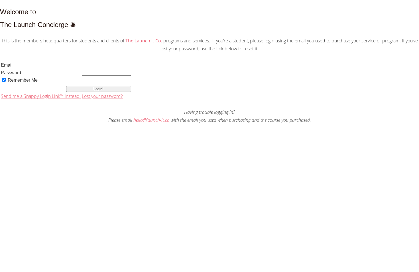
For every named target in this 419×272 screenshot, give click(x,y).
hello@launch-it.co (151, 120)
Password (11, 72)
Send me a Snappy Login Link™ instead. (41, 96)
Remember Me (23, 80)
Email (7, 65)
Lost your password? (102, 96)
